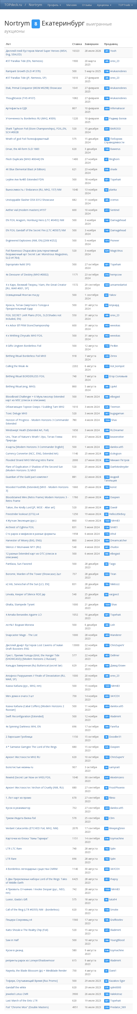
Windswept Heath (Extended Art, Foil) (27, 430)
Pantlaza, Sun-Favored (19, 563)
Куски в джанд (14, 950)
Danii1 (112, 970)
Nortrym (35, 4)
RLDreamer (117, 430)
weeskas (115, 325)
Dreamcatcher (118, 540)
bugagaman (117, 413)
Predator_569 (118, 1007)
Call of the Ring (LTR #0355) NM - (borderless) (32, 909)
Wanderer (115, 635)
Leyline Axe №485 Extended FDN (25, 179)
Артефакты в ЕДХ (16, 108)
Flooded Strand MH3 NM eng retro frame (30, 460)
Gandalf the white (16, 987)
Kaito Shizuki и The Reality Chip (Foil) (27, 930)
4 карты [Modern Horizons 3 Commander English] (35, 447)
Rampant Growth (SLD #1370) (23, 71)
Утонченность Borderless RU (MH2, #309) (31, 118)
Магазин (71, 5)
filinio (112, 797)
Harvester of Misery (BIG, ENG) (24, 540)
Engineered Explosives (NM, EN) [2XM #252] (31, 240)
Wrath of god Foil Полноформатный (27, 138)
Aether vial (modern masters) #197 (26, 210)
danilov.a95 (116, 447)
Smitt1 (114, 527)
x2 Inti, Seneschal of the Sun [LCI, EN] (27, 584)
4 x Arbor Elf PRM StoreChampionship (27, 325)
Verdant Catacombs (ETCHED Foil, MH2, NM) (32, 828)
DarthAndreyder (119, 466)
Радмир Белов (117, 118)
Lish (112, 624)
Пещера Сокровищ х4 (19, 919)
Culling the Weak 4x (17, 366)
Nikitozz (115, 584)
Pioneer (114, 240)
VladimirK (115, 716)
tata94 (113, 899)
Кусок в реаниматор (18, 808)
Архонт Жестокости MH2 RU (23, 757)
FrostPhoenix (117, 787)
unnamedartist (118, 284)
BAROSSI (115, 128)
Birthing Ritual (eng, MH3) (20, 386)
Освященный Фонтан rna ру (22, 295)
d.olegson (115, 453)
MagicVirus (116, 250)
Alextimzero (117, 777)
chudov (114, 547)
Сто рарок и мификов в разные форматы (31, 533)
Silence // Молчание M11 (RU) (23, 547)
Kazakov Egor (117, 980)
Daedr (113, 507)
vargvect (114, 594)
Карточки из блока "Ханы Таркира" (27, 838)
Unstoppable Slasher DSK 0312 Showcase (30, 199)
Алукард (114, 305)
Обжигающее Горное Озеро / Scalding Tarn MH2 (35, 406)
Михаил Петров (119, 460)
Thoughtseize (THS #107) (20, 98)
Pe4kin (114, 345)
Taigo (112, 563)
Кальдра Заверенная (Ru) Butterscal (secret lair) (34, 665)
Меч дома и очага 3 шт (20, 696)
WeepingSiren (117, 828)
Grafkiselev (116, 919)
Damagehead (118, 220)
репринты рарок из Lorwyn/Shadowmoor (30, 960)
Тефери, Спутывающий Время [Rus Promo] (32, 980)
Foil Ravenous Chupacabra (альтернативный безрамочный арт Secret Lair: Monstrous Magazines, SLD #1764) (37, 254)
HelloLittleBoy (117, 514)
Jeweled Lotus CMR (17, 994)
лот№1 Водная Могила (20, 624)
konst (113, 487)
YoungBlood (117, 940)
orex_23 (114, 61)
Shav (114, 420)
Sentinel (114, 210)
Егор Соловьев (118, 376)
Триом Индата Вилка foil (21, 818)
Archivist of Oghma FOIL (20, 527)
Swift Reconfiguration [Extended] (25, 716)
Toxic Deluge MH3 (16, 413)
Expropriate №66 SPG (18, 264)
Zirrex (113, 356)
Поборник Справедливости (114, 140)
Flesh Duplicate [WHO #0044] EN (25, 159)
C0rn (112, 818)
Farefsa (114, 726)
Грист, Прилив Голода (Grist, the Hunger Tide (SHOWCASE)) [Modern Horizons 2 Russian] (32, 657)
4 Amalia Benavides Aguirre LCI (24, 614)
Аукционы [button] (103, 5)
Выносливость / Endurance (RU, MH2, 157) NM (33, 189)
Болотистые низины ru (19, 767)
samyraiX (114, 767)
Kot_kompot (117, 366)
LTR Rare (11, 858)
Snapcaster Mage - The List (21, 635)
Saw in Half (12, 940)
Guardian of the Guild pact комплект (27, 477)
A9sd (113, 533)
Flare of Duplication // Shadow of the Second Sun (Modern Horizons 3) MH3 (34, 468)
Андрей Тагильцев (111, 478)
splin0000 (115, 987)
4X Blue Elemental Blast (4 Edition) (25, 169)
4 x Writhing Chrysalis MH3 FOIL (24, 335)
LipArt (113, 386)
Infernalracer (117, 108)
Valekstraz (116, 994)
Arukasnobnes (118, 71)
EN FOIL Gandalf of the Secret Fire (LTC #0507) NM (36, 230)
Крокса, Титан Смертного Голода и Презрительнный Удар (27, 306)
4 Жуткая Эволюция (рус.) (21, 520)
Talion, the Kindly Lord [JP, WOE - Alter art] (30, 507)
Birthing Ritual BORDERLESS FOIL (25, 376)
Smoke (114, 909)
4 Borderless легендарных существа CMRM (31, 869)
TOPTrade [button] (124, 5)
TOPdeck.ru (13, 4)
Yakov (112, 295)
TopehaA (115, 179)
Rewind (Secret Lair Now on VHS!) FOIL (28, 777)
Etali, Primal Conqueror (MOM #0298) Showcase (34, 88)
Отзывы (87, 5)
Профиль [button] (53, 5)
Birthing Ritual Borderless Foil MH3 (26, 356)
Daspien (115, 497)
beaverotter (117, 436)
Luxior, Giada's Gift (16, 899)
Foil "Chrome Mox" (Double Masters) (27, 1007)
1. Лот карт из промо (18, 797)
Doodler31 (115, 736)
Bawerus (115, 149)
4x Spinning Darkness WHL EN (23, 726)
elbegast (115, 396)
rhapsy (114, 879)
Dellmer (114, 655)
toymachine (117, 838)
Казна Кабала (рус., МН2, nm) (23, 685)
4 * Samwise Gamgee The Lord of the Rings (31, 747)
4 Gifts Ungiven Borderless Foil (23, 345)
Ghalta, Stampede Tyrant (20, 604)
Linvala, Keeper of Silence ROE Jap (25, 594)
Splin (113, 848)
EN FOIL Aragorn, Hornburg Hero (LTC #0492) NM (35, 220)
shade (113, 169)
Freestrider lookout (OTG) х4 (22, 514)
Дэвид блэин (117, 665)
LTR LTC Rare (14, 848)
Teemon (115, 406)
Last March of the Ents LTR (21, 1000)
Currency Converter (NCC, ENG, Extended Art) (32, 453)
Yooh (113, 50)
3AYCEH (115, 696)
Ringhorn (114, 159)
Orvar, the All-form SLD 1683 (22, 149)
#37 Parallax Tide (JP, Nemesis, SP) (26, 77)
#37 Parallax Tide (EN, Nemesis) (24, 61)
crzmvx (114, 199)
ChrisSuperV (117, 645)
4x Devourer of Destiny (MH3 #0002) (27, 274)
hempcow (116, 274)
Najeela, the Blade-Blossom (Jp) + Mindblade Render (36, 970)
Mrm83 (115, 520)
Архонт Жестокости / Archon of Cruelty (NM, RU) (35, 787)
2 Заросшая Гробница (19, 736)
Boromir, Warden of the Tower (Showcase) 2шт (33, 574)
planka (113, 189)
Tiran (113, 574)
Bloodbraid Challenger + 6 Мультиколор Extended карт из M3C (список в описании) (35, 398)
